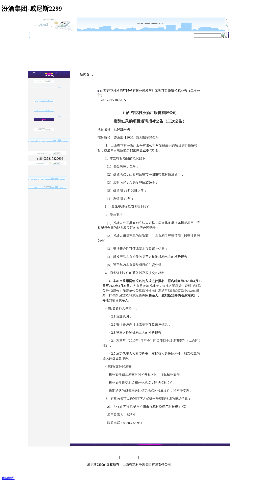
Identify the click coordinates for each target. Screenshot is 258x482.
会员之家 (113, 457)
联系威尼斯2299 (129, 457)
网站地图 (8, 478)
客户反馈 (144, 457)
